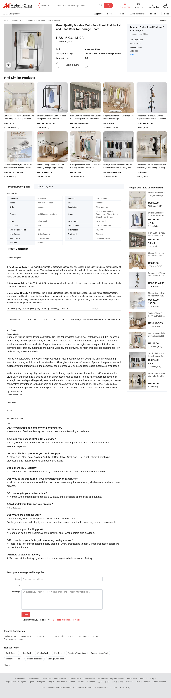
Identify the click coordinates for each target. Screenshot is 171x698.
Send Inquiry (72, 64)
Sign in (165, 7)
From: (17, 579)
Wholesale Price (89, 679)
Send (26, 614)
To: (19, 585)
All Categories (12, 13)
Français (51, 682)
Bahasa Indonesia (159, 682)
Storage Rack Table (34, 658)
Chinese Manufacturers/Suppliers (54, 679)
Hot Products (20, 679)
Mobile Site (143, 679)
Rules (166, 13)
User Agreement (100, 687)
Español (31, 682)
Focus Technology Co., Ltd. (68, 687)
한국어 (107, 682)
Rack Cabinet (11, 653)
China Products (33, 679)
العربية (100, 682)
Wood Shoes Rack (13, 658)
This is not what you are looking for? (36, 619)
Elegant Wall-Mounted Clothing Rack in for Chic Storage (156, 254)
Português (41, 682)
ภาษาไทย (129, 682)
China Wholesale (75, 679)
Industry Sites (103, 679)
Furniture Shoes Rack (77, 653)
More (132, 54)
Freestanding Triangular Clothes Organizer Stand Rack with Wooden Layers (156, 274)
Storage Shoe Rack (56, 658)
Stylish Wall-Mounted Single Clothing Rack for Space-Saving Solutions (156, 194)
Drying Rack (26, 636)
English (23, 682)
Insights (153, 679)
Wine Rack (58, 653)
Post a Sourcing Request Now (66, 619)
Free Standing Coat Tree (63, 636)
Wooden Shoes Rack (99, 653)
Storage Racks (42, 636)
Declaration (113, 687)
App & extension (137, 13)
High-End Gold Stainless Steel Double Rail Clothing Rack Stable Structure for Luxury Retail (156, 234)
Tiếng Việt (146, 682)
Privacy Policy (125, 687)
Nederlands (90, 682)
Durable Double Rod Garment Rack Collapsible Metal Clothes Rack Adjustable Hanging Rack (156, 214)
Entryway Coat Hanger (13, 639)
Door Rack (27, 653)
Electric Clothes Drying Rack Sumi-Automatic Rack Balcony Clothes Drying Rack (156, 294)
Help (122, 13)
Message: (15, 591)
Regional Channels (117, 679)
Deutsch (81, 682)
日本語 (114, 682)
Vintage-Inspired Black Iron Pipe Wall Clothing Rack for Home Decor (156, 334)
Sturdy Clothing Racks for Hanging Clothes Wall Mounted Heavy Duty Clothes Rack (156, 354)
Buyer (109, 13)
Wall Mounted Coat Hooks (89, 636)
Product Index (132, 679)
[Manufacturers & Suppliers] (17, 5)
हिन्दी (121, 682)
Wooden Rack (42, 653)
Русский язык (62, 682)
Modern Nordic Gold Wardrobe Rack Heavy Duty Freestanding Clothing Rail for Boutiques (156, 374)
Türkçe (137, 682)
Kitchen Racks (10, 636)
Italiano (72, 682)
